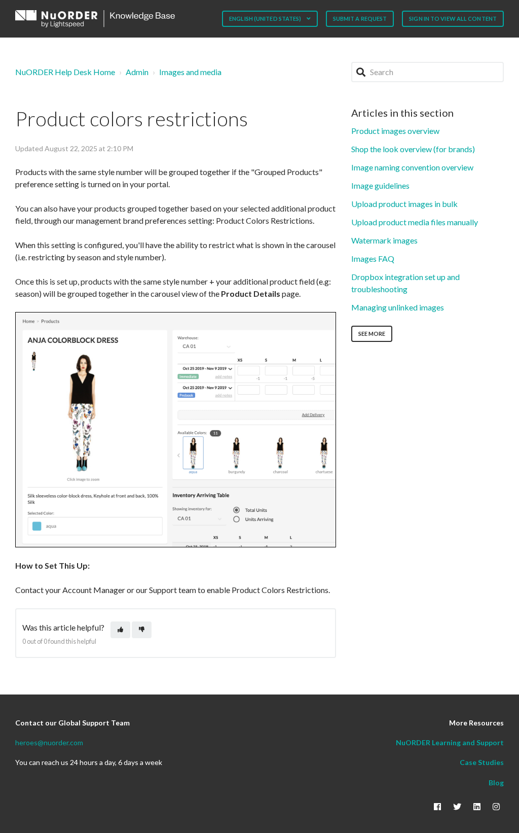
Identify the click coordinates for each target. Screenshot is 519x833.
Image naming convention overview (412, 167)
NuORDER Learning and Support (450, 742)
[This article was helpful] (120, 629)
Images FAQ (372, 258)
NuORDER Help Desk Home (65, 72)
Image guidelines (380, 185)
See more (372, 333)
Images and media (190, 72)
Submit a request (360, 18)
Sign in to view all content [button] (453, 18)
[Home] (95, 18)
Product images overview (395, 130)
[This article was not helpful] (142, 629)
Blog (496, 782)
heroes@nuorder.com (49, 742)
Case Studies (482, 762)
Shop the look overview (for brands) (413, 149)
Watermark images (384, 240)
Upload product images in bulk (404, 204)
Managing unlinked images (397, 307)
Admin (137, 72)
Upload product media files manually (414, 222)
